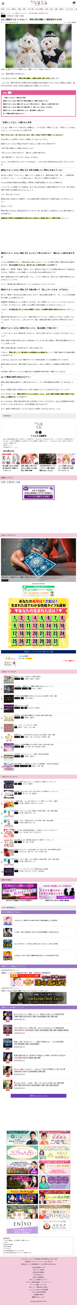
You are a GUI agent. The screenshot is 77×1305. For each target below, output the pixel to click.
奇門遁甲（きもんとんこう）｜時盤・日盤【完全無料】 (31, 754)
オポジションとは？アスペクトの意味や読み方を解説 (31, 869)
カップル (41, 803)
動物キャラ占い (28, 812)
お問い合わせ (52, 1264)
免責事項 (27, 1261)
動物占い (32, 678)
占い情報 (21, 803)
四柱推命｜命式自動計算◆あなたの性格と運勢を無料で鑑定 (33, 715)
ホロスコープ (31, 707)
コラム (8, 9)
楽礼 (16, 1085)
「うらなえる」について (27, 1259)
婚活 (22, 15)
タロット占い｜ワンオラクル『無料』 (26, 725)
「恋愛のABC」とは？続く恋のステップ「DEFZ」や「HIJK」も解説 (36, 801)
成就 (29, 851)
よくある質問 (43, 1264)
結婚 (19, 9)
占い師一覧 (49, 1261)
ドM (30, 793)
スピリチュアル (37, 832)
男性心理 (10, 15)
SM (23, 793)
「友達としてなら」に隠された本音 (14, 97)
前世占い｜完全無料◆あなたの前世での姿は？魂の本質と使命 (34, 744)
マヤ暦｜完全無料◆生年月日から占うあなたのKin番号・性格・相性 (35, 696)
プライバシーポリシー (37, 1261)
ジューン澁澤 (18, 1057)
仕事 (49, 736)
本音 (48, 1016)
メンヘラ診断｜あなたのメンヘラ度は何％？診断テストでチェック (35, 781)
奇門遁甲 (27, 756)
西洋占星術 (41, 871)
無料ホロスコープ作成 (21, 705)
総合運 (31, 1057)
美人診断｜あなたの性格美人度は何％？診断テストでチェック (34, 840)
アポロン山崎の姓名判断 (38, 1292)
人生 (30, 727)
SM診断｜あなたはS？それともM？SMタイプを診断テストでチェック (36, 791)
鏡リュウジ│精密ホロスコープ (38, 1279)
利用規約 (38, 1259)
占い (22, 678)
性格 (33, 746)
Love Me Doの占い (38, 1274)
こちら (10, 445)
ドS (26, 793)
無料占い (14, 9)
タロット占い (18, 688)
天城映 (16, 1016)
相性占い (62, 9)
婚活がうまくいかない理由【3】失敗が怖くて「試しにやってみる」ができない (28, 107)
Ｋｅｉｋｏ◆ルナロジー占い (38, 1284)
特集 (26, 707)
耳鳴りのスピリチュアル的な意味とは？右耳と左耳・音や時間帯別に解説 (37, 849)
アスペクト (34, 871)
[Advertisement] (38, 235)
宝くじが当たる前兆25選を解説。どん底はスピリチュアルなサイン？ (36, 830)
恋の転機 (59, 1030)
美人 (24, 841)
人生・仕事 (31, 9)
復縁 (56, 9)
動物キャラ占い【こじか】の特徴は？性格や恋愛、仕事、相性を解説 (36, 810)
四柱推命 (27, 717)
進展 (39, 766)
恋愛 (34, 727)
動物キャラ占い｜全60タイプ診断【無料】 (27, 676)
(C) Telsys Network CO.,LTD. (38, 1301)
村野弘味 (44, 736)
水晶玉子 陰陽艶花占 (38, 1277)
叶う (32, 851)
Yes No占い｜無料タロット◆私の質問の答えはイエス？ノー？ (34, 686)
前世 (29, 746)
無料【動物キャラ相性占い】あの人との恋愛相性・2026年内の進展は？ (37, 764)
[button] (4, 560)
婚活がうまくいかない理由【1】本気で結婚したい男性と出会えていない (26, 101)
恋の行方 (65, 1030)
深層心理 (30, 783)
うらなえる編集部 (71, 22)
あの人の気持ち (39, 9)
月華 (16, 1044)
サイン (20, 832)
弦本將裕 (27, 678)
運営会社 (23, 1264)
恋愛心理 (34, 793)
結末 (56, 1016)
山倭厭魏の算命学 (38, 1294)
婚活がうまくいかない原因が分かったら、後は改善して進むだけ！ (24, 110)
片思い (24, 9)
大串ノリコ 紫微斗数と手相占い (38, 1287)
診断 (16, 783)
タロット (34, 688)
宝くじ (30, 832)
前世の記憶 (37, 746)
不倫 (47, 9)
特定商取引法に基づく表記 (49, 1259)
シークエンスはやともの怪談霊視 (38, 1289)
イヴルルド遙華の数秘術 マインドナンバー (38, 1282)
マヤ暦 (26, 698)
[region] (38, 561)
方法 (46, 851)
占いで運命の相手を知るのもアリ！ (14, 113)
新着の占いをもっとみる (38, 1096)
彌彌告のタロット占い (38, 1297)
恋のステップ (34, 803)
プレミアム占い (70, 9)
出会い (51, 9)
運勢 (39, 1057)
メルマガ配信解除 (32, 1264)
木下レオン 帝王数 (38, 1269)
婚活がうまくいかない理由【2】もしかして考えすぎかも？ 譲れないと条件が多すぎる (31, 104)
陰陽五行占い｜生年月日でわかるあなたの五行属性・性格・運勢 (34, 734)
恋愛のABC (27, 803)
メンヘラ (25, 783)
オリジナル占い (29, 1030)
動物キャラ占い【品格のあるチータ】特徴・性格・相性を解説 (34, 820)
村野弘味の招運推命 (38, 1272)
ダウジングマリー (19, 1030)
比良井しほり (18, 1071)
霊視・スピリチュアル (25, 1016)
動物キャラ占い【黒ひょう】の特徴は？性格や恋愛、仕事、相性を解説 (36, 859)
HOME (2, 9)
